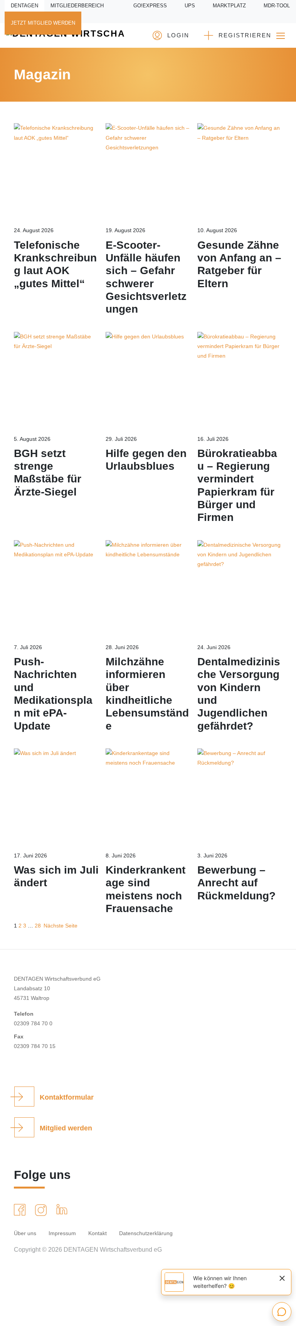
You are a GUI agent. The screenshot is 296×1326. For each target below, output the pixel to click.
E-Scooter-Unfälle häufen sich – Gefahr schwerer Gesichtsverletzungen (146, 277)
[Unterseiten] (280, 36)
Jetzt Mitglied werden (43, 23)
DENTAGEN (24, 5)
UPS (190, 5)
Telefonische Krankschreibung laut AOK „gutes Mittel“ (55, 264)
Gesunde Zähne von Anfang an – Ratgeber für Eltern (239, 264)
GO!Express (150, 5)
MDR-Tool (277, 5)
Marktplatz (229, 5)
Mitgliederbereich (77, 5)
